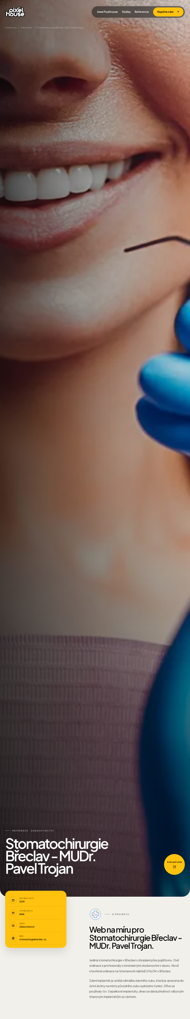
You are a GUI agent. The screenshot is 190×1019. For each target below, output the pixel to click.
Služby (126, 11)
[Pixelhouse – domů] (15, 12)
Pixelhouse (11, 27)
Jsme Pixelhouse (107, 11)
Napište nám (168, 11)
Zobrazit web (174, 862)
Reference (142, 11)
